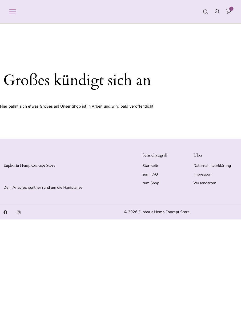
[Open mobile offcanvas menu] (12, 11)
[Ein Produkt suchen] (206, 11)
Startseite (150, 165)
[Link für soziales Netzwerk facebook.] (5, 212)
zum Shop (150, 183)
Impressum (203, 174)
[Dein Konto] (217, 11)
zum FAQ (150, 174)
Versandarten (204, 183)
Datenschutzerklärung (212, 165)
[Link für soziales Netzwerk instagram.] (18, 212)
